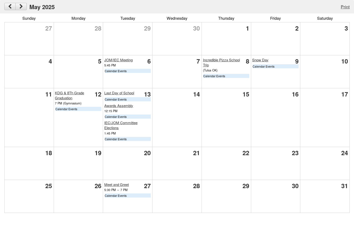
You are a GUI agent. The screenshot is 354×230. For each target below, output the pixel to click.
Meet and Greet (116, 184)
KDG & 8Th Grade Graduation (69, 95)
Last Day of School (119, 92)
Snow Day (260, 59)
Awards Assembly (118, 105)
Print (345, 7)
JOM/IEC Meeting (118, 59)
